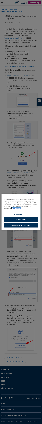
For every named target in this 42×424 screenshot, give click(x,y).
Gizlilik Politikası (16, 208)
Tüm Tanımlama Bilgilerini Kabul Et (21, 225)
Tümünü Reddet (21, 219)
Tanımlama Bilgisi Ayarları (21, 214)
